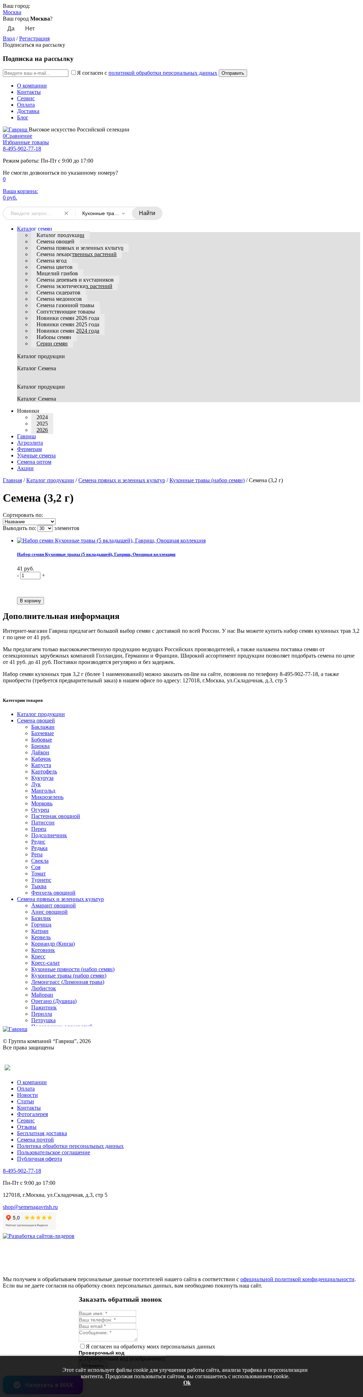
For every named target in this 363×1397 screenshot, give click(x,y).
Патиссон (43, 822)
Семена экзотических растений (74, 286)
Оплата (26, 105)
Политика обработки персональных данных (70, 1146)
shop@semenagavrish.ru (30, 1207)
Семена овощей (55, 241)
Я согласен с (147, 73)
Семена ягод (52, 261)
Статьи (25, 1101)
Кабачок (41, 759)
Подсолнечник (49, 835)
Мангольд (43, 791)
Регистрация (34, 38)
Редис (38, 842)
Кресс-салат (45, 963)
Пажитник (44, 1007)
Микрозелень (47, 797)
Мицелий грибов (57, 273)
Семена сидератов (58, 292)
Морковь (41, 803)
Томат (38, 874)
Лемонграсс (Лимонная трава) (67, 982)
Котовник (43, 950)
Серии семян (52, 343)
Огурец (40, 810)
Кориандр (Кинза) (53, 944)
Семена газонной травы (65, 305)
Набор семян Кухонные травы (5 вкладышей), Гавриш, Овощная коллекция (96, 554)
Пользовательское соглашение (53, 1152)
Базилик (41, 918)
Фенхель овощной (53, 893)
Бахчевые (42, 733)
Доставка (28, 111)
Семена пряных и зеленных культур (80, 248)
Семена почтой (35, 1140)
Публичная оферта (39, 1159)
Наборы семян (54, 337)
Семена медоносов (59, 299)
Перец (38, 829)
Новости (27, 1095)
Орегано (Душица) (54, 1001)
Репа (37, 854)
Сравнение (17, 136)
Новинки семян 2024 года (68, 331)
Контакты (29, 92)
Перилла (41, 1014)
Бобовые (41, 740)
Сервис (26, 98)
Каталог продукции (60, 235)
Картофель (44, 771)
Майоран (42, 995)
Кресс (38, 956)
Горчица (41, 925)
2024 (42, 417)
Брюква (40, 746)
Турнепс (41, 880)
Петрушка (43, 1020)
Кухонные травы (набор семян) (207, 480)
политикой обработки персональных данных (162, 73)
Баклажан (43, 727)
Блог (22, 117)
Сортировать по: (23, 515)
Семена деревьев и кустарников (75, 280)
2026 (42, 430)
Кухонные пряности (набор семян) (73, 969)
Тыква (38, 886)
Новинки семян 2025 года (68, 324)
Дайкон (40, 752)
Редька (39, 848)
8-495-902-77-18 (22, 149)
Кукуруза (42, 778)
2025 (42, 424)
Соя (35, 867)
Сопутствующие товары (66, 312)
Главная (12, 480)
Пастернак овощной (55, 816)
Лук (36, 784)
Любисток (43, 988)
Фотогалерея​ (32, 1114)
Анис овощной (49, 912)
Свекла (40, 861)
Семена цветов (55, 267)
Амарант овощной (53, 905)
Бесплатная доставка (42, 1133)
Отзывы (27, 1127)
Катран (40, 931)
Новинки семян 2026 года (68, 318)
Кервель (41, 937)
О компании (32, 86)
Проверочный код (101, 1353)
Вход (9, 38)
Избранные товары (26, 142)
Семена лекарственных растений (77, 254)
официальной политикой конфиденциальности (297, 1279)
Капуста (41, 765)
